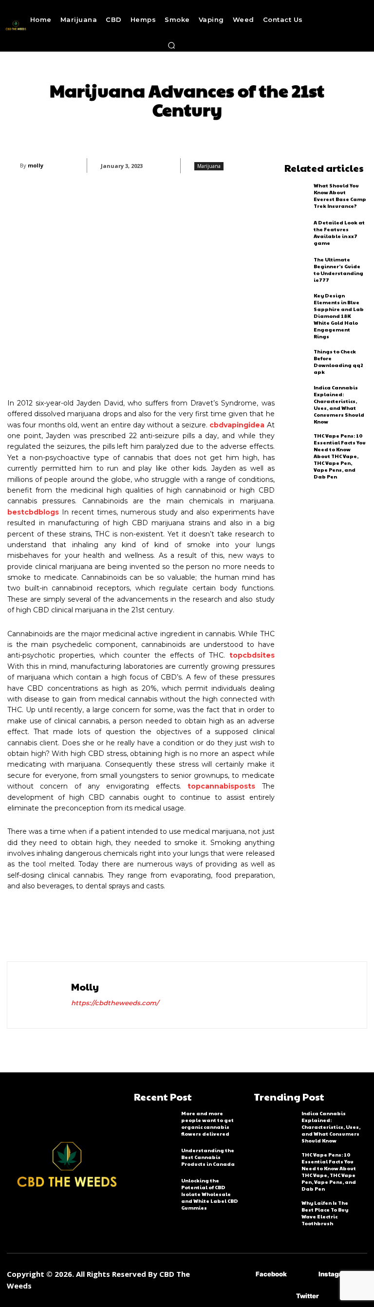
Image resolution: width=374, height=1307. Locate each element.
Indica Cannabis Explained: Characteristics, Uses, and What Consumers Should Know (339, 404)
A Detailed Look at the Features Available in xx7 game (339, 232)
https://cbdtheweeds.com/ (115, 1003)
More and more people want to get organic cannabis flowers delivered (207, 1123)
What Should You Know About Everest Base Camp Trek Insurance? (340, 195)
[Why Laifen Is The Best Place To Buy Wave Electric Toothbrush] (275, 1212)
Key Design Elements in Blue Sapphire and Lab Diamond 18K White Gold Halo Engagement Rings (339, 316)
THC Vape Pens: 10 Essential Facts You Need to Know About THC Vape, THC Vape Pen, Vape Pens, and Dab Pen (340, 456)
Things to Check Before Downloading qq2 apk (338, 361)
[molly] (13, 165)
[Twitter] (281, 1296)
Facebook (271, 1274)
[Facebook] (241, 1274)
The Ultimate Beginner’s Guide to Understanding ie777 (338, 269)
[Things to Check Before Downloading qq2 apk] (296, 362)
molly (35, 165)
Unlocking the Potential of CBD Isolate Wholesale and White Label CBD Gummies (209, 1194)
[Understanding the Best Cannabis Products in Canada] (155, 1157)
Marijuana (209, 166)
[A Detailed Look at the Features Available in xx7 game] (296, 233)
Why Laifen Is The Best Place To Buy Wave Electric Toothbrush (324, 1213)
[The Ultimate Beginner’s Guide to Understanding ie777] (296, 270)
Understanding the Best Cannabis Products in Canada (208, 1157)
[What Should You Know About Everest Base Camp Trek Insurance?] (296, 196)
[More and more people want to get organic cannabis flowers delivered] (155, 1122)
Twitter (307, 1296)
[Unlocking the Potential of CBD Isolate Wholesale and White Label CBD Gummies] (155, 1189)
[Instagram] (304, 1274)
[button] (171, 45)
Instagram (334, 1274)
